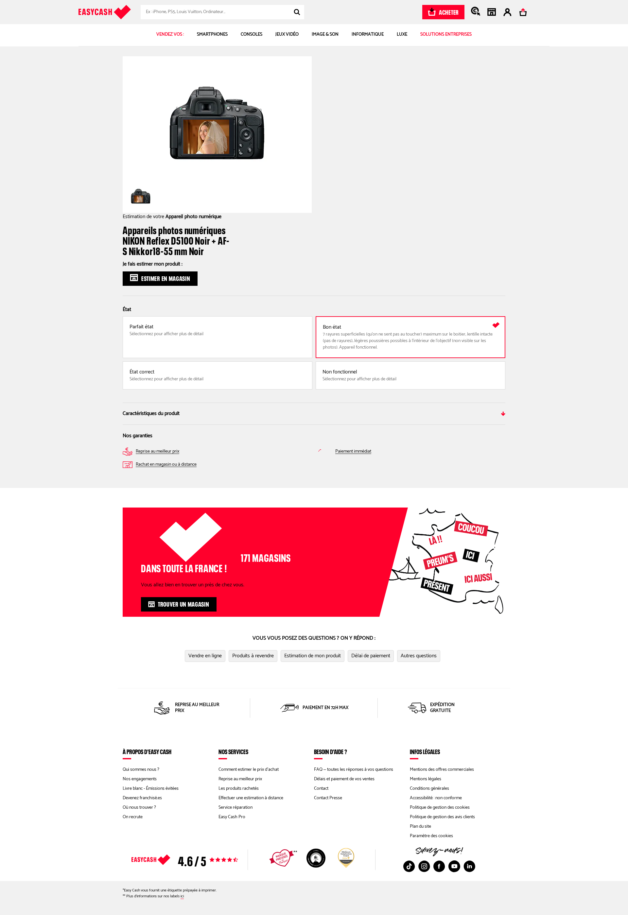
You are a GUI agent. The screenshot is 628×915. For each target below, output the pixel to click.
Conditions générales (429, 788)
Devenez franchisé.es (142, 798)
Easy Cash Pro (231, 817)
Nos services (233, 751)
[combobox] (222, 12)
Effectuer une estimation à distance (250, 798)
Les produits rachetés (238, 788)
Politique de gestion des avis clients (442, 817)
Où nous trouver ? (139, 807)
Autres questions (419, 656)
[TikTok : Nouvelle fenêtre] (409, 866)
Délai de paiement (370, 656)
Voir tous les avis (196, 860)
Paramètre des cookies (431, 836)
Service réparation (235, 807)
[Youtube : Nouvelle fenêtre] (454, 866)
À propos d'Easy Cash (147, 751)
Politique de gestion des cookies (440, 807)
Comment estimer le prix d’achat (248, 769)
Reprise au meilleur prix (240, 779)
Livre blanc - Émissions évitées (151, 788)
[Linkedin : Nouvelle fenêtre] (469, 866)
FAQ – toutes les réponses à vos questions (353, 769)
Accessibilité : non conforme (436, 798)
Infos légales (425, 751)
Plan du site (420, 826)
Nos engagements (140, 779)
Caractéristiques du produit (151, 413)
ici (182, 896)
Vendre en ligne (205, 656)
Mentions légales (425, 779)
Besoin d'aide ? (330, 751)
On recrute (133, 817)
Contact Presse (328, 798)
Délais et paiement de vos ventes (344, 779)
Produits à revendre (253, 656)
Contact (321, 788)
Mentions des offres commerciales (442, 769)
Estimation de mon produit (312, 656)
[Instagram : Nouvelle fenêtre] (424, 866)
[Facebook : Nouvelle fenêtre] (439, 866)
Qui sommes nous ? (141, 769)
